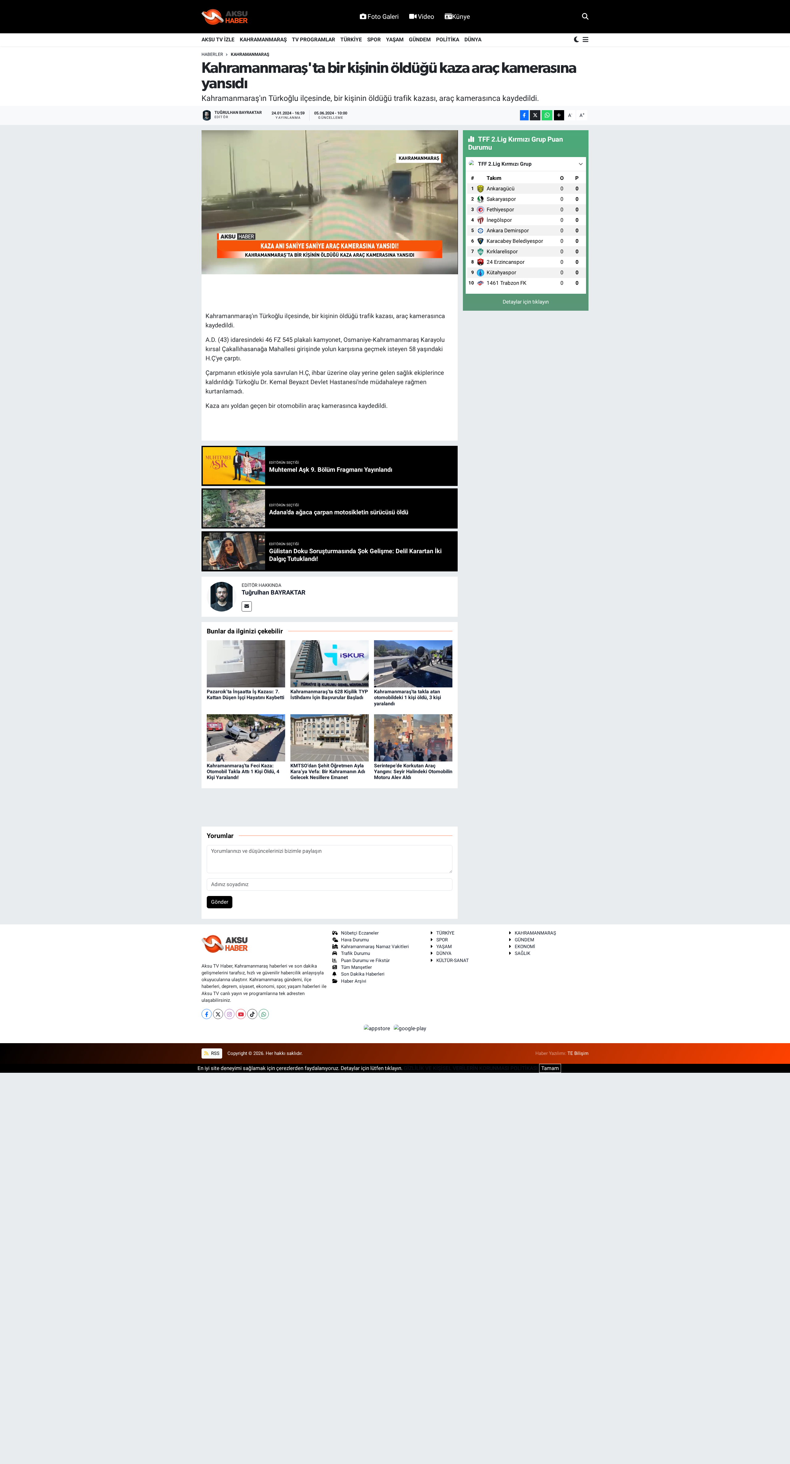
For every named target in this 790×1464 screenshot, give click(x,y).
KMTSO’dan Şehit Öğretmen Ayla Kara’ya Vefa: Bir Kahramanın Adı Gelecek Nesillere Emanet (327, 771)
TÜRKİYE (351, 39)
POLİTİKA (447, 39)
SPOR (374, 39)
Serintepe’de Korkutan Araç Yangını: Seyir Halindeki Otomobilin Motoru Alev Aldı (413, 771)
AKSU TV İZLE (218, 39)
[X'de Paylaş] (535, 115)
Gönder (219, 902)
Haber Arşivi (353, 981)
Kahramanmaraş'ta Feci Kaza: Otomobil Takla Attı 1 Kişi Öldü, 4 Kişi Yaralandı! (243, 771)
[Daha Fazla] (559, 115)
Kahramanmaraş (250, 54)
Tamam (550, 1068)
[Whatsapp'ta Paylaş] (547, 115)
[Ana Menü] (584, 40)
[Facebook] (207, 1014)
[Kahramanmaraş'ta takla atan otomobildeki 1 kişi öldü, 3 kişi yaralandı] (413, 663)
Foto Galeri (383, 16)
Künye (461, 16)
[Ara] (585, 16)
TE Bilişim (578, 1053)
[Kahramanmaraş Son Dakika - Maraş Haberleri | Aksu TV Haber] (225, 17)
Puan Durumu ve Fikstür (365, 960)
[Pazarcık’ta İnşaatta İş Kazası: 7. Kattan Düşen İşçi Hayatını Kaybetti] (246, 663)
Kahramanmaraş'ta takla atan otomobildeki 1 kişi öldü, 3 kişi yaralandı (407, 697)
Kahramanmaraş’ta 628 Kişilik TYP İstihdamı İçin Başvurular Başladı (329, 694)
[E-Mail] (247, 606)
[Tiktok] (252, 1014)
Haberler (212, 54)
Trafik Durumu (355, 953)
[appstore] (378, 1028)
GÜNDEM (420, 39)
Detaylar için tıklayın (526, 302)
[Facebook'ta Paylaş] (524, 115)
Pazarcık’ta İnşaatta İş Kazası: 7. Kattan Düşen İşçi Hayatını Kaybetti (245, 694)
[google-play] (410, 1028)
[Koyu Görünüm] (577, 40)
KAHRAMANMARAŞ (263, 39)
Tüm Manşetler (356, 967)
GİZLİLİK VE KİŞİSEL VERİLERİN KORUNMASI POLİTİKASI (471, 1068)
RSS (214, 1053)
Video (426, 16)
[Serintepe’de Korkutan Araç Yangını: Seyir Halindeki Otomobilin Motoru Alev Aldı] (413, 737)
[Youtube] (241, 1014)
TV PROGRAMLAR (313, 39)
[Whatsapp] (264, 1014)
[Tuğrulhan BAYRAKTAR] (221, 596)
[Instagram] (229, 1014)
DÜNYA (472, 39)
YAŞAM (395, 39)
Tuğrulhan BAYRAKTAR (274, 592)
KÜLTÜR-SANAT (452, 960)
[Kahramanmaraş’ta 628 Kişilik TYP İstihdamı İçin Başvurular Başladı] (329, 663)
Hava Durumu (355, 940)
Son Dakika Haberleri (363, 974)
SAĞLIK (522, 953)
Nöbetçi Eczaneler (360, 933)
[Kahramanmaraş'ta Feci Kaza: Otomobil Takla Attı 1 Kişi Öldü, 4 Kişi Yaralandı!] (246, 737)
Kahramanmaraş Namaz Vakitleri (375, 946)
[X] (218, 1014)
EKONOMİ (525, 946)
